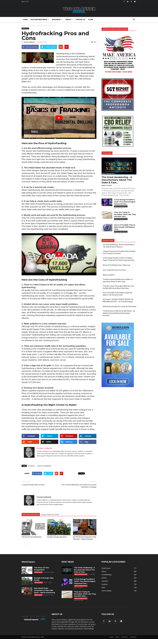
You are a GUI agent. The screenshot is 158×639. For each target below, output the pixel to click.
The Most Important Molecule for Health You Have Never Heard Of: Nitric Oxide (118, 280)
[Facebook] (124, 1)
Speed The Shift (107, 185)
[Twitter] (134, 1)
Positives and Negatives (44, 466)
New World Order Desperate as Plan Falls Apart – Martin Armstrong (44, 590)
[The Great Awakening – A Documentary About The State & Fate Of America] (119, 166)
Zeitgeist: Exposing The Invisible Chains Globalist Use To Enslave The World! (119, 252)
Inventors (105, 581)
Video (103, 587)
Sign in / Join (25, 1)
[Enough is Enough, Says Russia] (59, 527)
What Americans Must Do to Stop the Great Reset (119, 306)
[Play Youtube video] (59, 118)
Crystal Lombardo (29, 42)
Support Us (80, 19)
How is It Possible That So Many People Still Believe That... (124, 227)
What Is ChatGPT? (109, 275)
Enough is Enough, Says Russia (57, 537)
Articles (104, 578)
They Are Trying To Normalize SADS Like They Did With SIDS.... (125, 214)
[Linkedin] (127, 1)
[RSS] (131, 1)
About (117, 637)
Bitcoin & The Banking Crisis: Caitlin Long (116, 265)
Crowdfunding (106, 575)
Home (25, 19)
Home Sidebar (52, 534)
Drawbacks (31, 466)
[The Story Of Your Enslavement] (33, 527)
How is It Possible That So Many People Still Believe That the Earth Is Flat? (117, 294)
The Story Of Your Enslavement (31, 537)
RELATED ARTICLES (31, 515)
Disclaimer (124, 637)
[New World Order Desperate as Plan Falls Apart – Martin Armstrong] (84, 527)
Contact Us (133, 637)
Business (105, 584)
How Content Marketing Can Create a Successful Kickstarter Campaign (79, 486)
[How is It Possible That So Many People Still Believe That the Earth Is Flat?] (107, 227)
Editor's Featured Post (108, 173)
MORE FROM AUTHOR (50, 515)
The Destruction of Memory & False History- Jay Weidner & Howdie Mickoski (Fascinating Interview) (119, 313)
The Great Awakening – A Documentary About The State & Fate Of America (118, 246)
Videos (68, 19)
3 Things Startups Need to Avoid (33, 485)
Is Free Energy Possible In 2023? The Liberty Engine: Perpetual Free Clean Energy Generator (119, 259)
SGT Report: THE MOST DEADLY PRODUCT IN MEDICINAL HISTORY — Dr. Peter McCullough (118, 300)
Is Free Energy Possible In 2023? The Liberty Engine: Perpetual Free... (125, 202)
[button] (133, 19)
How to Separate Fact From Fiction (114, 270)
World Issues (25, 28)
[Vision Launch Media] (79, 10)
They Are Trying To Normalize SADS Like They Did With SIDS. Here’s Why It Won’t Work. (118, 287)
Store (90, 19)
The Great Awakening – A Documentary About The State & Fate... (117, 180)
